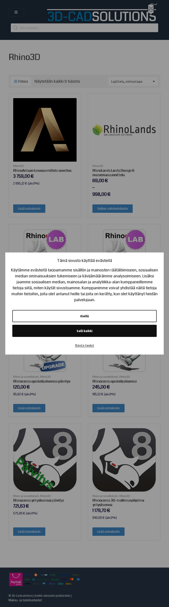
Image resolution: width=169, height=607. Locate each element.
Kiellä (84, 316)
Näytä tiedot (84, 345)
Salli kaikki (84, 331)
